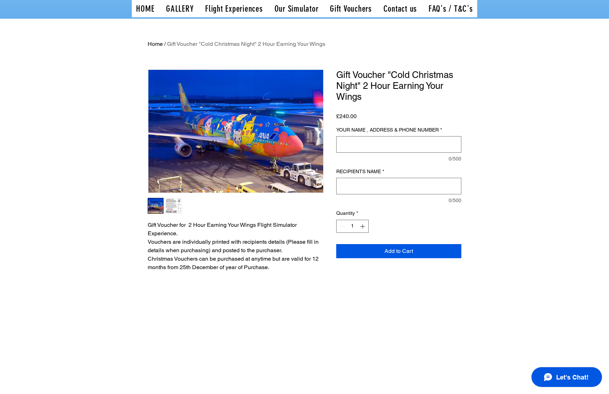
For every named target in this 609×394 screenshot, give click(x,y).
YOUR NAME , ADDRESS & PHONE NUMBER (389, 130)
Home (155, 44)
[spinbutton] (352, 226)
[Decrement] (341, 226)
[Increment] (363, 226)
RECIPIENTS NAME (360, 171)
